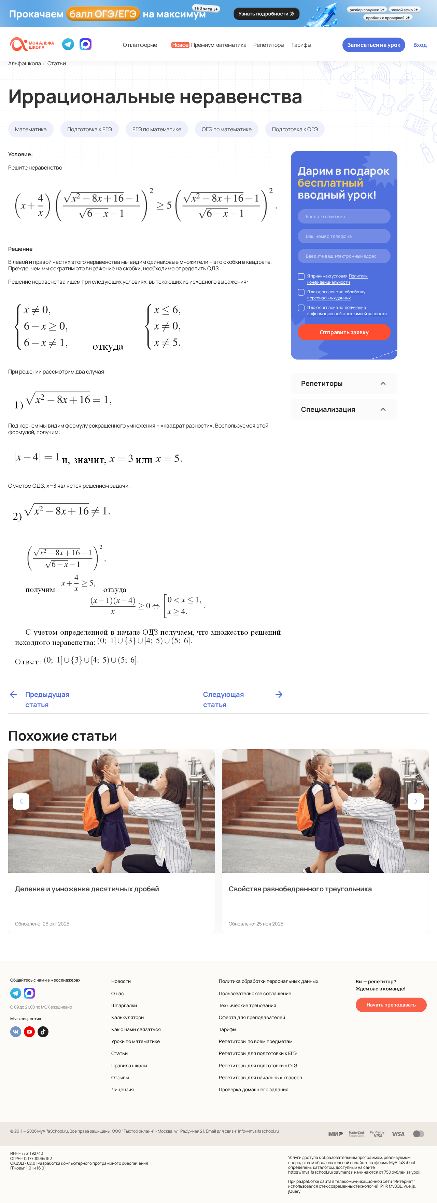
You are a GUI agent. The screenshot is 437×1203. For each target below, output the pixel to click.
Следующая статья (223, 695)
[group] (111, 841)
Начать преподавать (391, 1004)
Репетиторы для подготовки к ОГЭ (258, 1065)
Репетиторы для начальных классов (260, 1077)
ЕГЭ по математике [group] (156, 129)
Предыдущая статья (47, 695)
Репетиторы (268, 45)
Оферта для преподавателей (252, 1017)
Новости (121, 981)
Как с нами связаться (136, 1029)
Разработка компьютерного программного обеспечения (93, 1163)
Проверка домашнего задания (253, 1089)
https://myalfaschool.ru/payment (319, 1172)
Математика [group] (31, 129)
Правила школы (129, 1065)
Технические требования (247, 1005)
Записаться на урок (373, 45)
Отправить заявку (344, 332)
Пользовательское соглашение (255, 993)
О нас (117, 993)
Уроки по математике (135, 1041)
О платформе (140, 45)
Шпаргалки (124, 1005)
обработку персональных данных (336, 295)
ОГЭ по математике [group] (227, 129)
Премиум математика (209, 45)
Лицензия (122, 1089)
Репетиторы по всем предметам (256, 1041)
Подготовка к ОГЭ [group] (295, 129)
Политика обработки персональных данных (269, 981)
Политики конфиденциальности (337, 279)
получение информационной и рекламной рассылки (347, 310)
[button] (416, 801)
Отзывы (120, 1077)
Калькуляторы (127, 1017)
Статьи (119, 1053)
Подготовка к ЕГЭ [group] (89, 129)
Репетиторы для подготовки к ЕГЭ (258, 1053)
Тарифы (301, 45)
